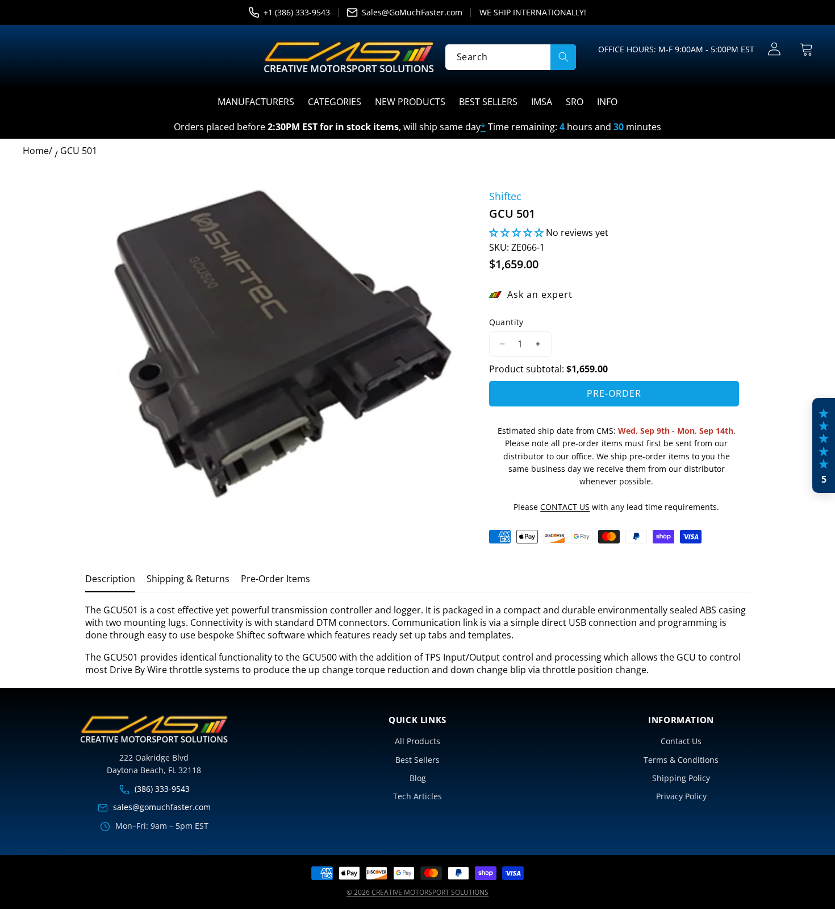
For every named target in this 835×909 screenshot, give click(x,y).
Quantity (506, 322)
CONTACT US (565, 506)
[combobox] (510, 56)
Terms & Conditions (681, 759)
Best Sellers (417, 759)
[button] (806, 49)
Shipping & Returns (188, 578)
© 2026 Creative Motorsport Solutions (417, 892)
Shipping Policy (681, 778)
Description (110, 578)
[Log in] (774, 49)
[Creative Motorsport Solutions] (349, 56)
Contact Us (681, 741)
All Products (417, 741)
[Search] (563, 56)
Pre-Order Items (275, 578)
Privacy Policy (681, 796)
